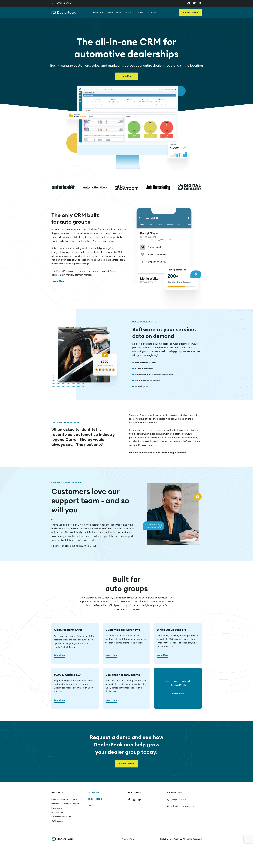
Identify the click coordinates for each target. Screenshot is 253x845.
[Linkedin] (200, 3)
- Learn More (57, 281)
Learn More (59, 655)
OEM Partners (57, 821)
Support (129, 12)
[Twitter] (194, 3)
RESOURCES (95, 799)
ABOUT (92, 805)
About (141, 12)
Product (97, 12)
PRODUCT (57, 792)
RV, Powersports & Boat (61, 817)
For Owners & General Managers (65, 804)
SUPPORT (93, 792)
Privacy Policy (128, 839)
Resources (113, 12)
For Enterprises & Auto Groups (64, 799)
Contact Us (153, 12)
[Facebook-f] (129, 799)
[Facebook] (188, 3)
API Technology (58, 812)
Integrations (56, 808)
